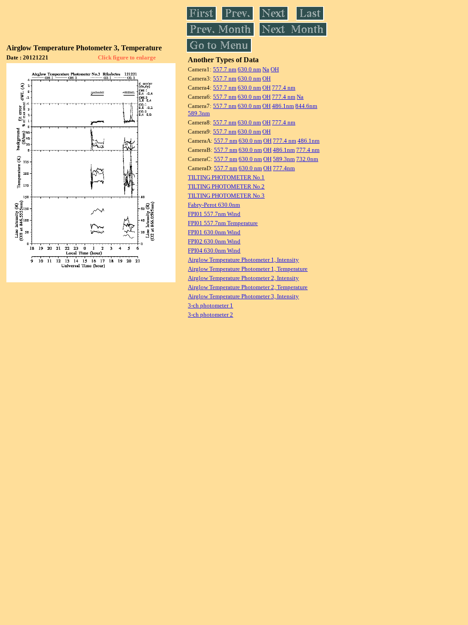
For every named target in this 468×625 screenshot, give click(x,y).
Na (265, 69)
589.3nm (199, 113)
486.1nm (283, 105)
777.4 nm (283, 87)
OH (275, 69)
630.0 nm (249, 69)
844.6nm (306, 105)
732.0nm (307, 159)
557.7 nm (224, 69)
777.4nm (284, 168)
